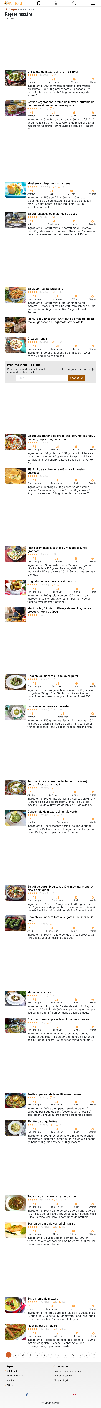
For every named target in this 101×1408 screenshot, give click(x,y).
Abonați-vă (77, 378)
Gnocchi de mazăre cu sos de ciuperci (52, 676)
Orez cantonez (37, 338)
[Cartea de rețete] (39, 3)
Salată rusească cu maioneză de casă (52, 213)
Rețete (10, 1366)
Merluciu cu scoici (39, 992)
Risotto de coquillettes (42, 1121)
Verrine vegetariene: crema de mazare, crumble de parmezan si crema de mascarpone (60, 103)
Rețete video (13, 1371)
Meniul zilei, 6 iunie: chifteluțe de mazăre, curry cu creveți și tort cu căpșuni (60, 610)
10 (72, 1354)
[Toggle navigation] (93, 3)
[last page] (94, 1355)
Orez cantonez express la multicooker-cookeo (58, 1019)
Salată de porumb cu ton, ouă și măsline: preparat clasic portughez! (60, 888)
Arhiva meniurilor (15, 1375)
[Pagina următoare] (87, 1355)
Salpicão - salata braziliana (45, 288)
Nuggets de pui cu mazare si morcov (51, 581)
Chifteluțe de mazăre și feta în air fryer (52, 71)
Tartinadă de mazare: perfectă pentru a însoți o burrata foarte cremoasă (58, 783)
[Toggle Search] (74, 3)
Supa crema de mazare (42, 1298)
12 (79, 1354)
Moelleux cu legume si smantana (48, 183)
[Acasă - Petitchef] (6, 9)
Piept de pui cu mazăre (42, 1325)
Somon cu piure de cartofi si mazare (51, 1223)
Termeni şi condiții (63, 1375)
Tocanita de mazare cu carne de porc (52, 1196)
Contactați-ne (61, 1366)
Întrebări (11, 1380)
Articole (11, 1385)
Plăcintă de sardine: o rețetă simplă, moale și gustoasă (56, 471)
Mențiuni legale (61, 1380)
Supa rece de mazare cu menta (48, 706)
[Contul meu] (56, 3)
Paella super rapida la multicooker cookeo (55, 1094)
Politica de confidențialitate (67, 1371)
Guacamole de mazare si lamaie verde (52, 811)
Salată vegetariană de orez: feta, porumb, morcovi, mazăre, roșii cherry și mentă (61, 437)
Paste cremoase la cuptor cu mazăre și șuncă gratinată (57, 549)
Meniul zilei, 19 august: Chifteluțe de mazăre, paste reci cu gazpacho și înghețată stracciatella (61, 320)
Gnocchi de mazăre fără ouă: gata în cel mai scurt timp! (60, 918)
